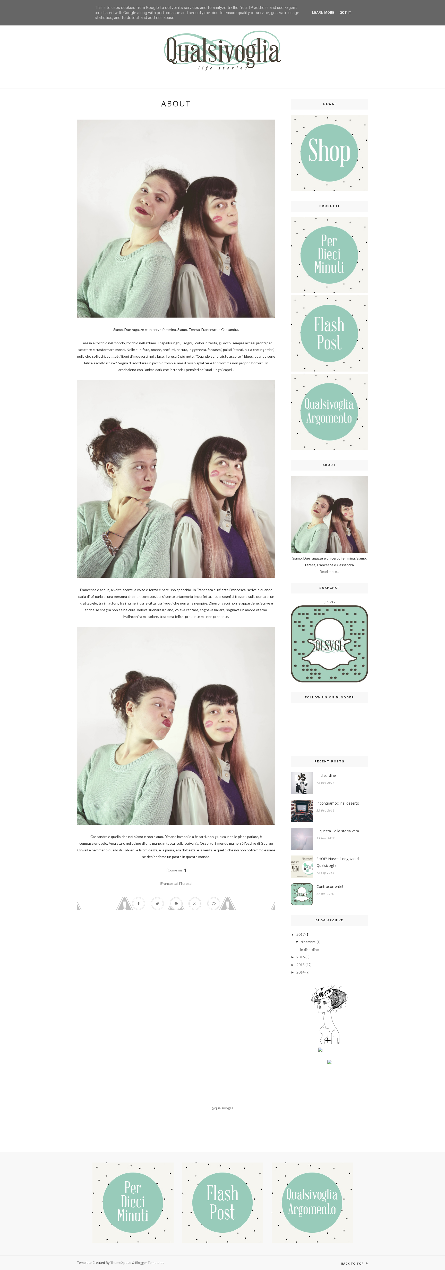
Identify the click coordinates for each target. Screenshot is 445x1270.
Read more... (329, 571)
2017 (300, 934)
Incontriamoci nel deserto (337, 803)
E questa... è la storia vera (337, 830)
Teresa (185, 883)
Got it (345, 13)
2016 (300, 957)
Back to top (353, 1263)
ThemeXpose (120, 1262)
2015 (300, 964)
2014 (300, 972)
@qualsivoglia (222, 1108)
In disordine (326, 775)
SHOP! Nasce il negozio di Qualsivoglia (338, 862)
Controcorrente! (329, 886)
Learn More (323, 13)
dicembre (308, 942)
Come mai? (176, 870)
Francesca (169, 883)
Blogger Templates (149, 1262)
